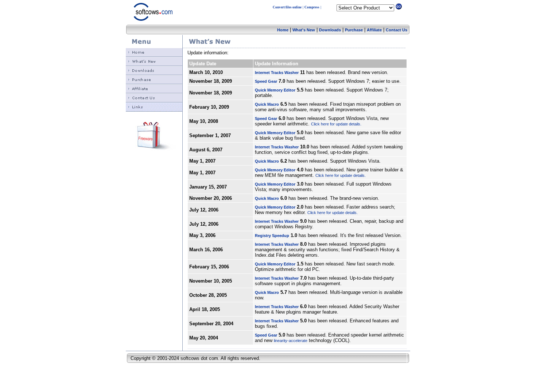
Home (282, 30)
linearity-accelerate (290, 340)
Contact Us (396, 30)
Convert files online (287, 7)
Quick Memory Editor (275, 90)
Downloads (330, 30)
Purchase (354, 30)
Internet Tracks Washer (277, 72)
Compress (311, 7)
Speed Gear (266, 81)
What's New (303, 30)
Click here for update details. (336, 124)
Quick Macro (267, 104)
